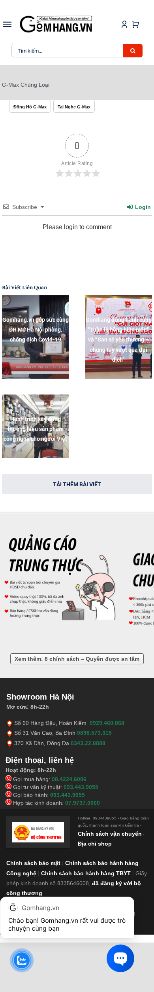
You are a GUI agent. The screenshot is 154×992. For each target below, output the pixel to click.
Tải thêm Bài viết (77, 484)
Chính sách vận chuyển (110, 834)
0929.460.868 (107, 723)
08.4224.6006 (69, 779)
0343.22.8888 (88, 743)
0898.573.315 (94, 733)
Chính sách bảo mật (33, 863)
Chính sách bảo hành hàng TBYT (86, 873)
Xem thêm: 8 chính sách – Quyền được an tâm (77, 659)
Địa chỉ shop (95, 843)
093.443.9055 (81, 787)
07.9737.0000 (82, 803)
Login (142, 207)
